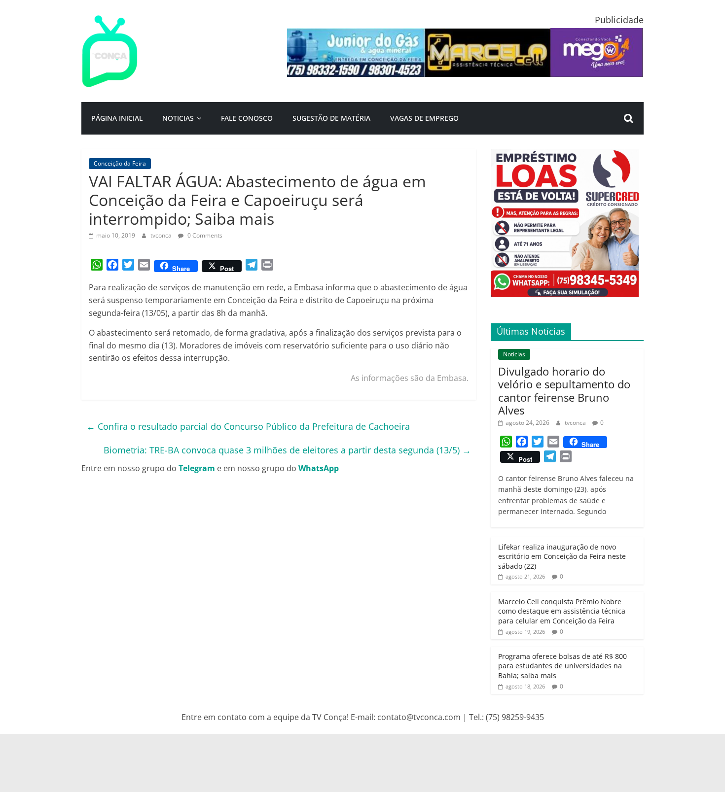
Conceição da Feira (120, 163)
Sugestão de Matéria (331, 118)
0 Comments (204, 235)
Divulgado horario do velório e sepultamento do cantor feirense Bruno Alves (564, 390)
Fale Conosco (247, 118)
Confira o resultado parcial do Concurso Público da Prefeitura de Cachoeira (248, 426)
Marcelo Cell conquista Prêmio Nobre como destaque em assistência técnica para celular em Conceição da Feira (561, 611)
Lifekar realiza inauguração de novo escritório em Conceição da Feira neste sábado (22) (562, 556)
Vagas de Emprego (424, 118)
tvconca (161, 235)
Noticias (178, 118)
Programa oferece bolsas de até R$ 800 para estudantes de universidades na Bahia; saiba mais (562, 666)
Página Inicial (117, 118)
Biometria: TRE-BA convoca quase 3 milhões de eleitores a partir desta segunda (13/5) (287, 450)
